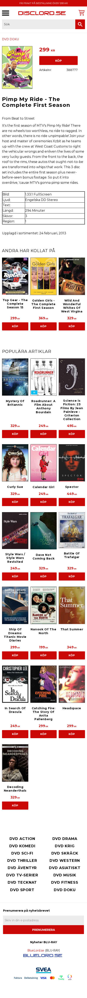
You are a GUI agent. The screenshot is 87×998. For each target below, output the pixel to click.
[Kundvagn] (81, 13)
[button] (5, 13)
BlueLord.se (35, 950)
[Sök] (80, 24)
